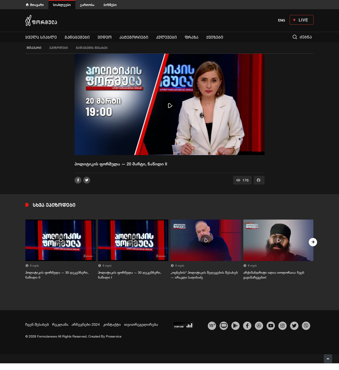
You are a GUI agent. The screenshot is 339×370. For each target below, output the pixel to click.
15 (212, 325)
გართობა (87, 5)
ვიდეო (105, 37)
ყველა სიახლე (41, 37)
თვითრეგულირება (141, 324)
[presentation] (26, 242)
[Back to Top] (328, 358)
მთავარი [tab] (34, 48)
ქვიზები (214, 37)
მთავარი (37, 5)
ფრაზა (191, 37)
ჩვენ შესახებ (37, 324)
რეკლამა (60, 324)
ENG (281, 20)
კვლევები (166, 37)
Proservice (114, 336)
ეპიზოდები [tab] (58, 48)
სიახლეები (62, 5)
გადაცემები (77, 37)
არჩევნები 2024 (85, 324)
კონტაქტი (112, 324)
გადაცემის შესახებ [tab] (91, 48)
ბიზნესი (110, 5)
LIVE (303, 19)
